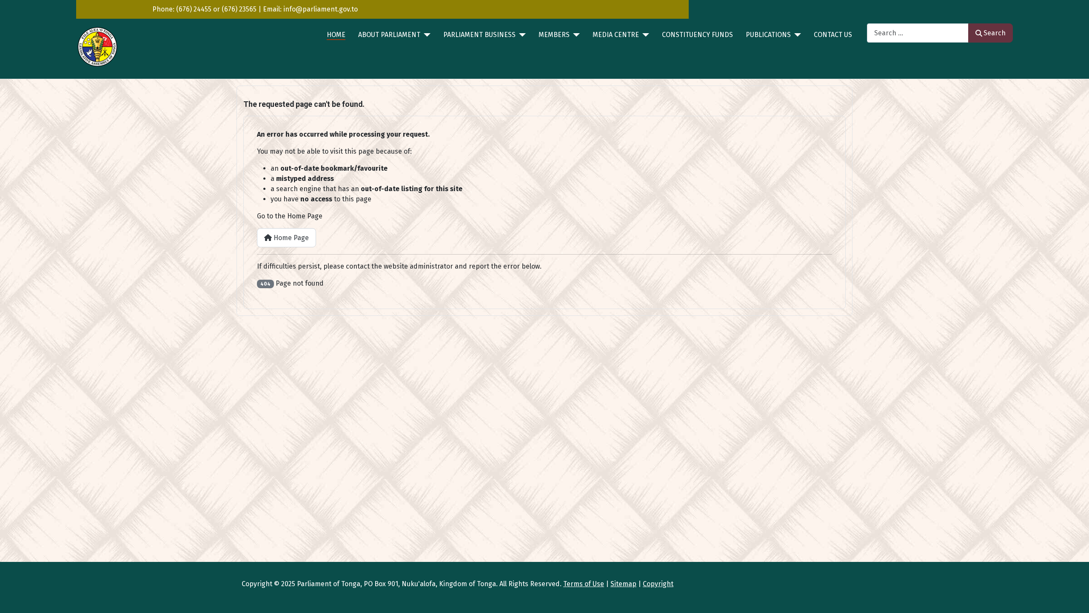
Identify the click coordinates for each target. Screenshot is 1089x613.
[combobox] (918, 33)
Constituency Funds (697, 35)
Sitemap (623, 584)
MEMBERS (554, 35)
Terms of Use (583, 584)
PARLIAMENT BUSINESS (479, 35)
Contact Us (833, 35)
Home (336, 35)
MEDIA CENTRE (616, 35)
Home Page (290, 238)
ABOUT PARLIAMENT (389, 35)
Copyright (658, 584)
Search (995, 33)
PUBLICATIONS (768, 35)
